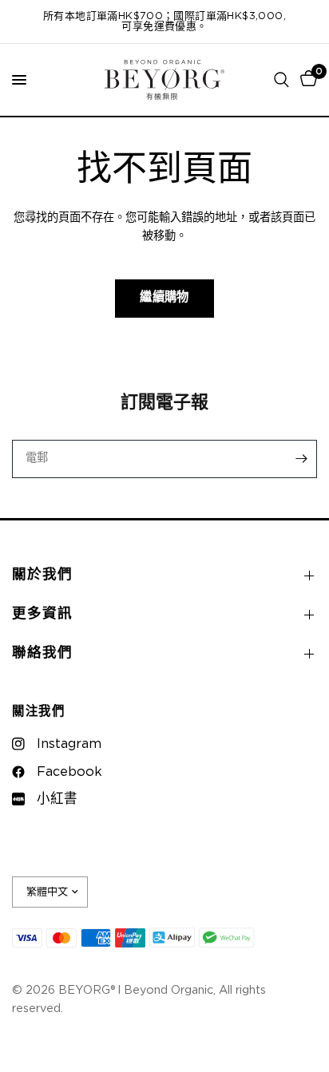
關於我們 (42, 575)
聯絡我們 (42, 653)
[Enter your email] (301, 459)
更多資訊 (42, 614)
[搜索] (281, 80)
